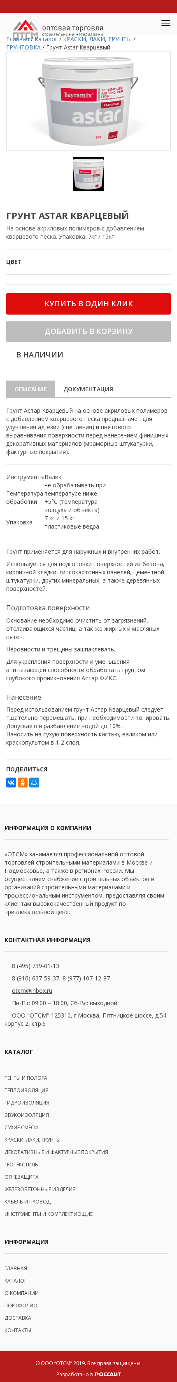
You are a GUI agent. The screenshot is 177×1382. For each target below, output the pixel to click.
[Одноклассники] (23, 782)
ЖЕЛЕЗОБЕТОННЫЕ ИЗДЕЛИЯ (40, 1189)
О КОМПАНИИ (22, 1293)
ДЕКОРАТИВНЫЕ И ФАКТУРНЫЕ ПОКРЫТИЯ (56, 1152)
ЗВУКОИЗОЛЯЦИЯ (27, 1115)
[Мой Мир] (34, 782)
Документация (88, 389)
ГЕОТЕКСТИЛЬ (21, 1164)
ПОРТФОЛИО (21, 1305)
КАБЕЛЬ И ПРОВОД (28, 1201)
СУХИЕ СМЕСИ (21, 1127)
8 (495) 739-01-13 (35, 966)
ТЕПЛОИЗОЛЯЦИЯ (27, 1090)
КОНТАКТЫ (18, 1330)
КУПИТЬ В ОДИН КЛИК (88, 303)
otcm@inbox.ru (32, 990)
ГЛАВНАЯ (16, 1268)
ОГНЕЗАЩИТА (22, 1176)
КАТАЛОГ (16, 1280)
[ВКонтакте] (11, 782)
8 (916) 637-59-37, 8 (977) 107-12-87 (61, 978)
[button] (146, 24)
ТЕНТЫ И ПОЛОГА (26, 1077)
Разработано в (75, 1374)
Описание (30, 389)
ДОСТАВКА (18, 1317)
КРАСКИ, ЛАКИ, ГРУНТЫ (33, 1139)
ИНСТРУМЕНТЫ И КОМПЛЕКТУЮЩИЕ (49, 1213)
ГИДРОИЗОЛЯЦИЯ (27, 1102)
